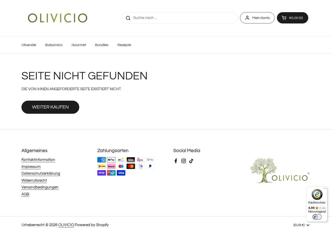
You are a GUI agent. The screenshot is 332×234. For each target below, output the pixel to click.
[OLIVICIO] (57, 18)
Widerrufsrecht (34, 180)
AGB (25, 194)
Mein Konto (261, 18)
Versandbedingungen (39, 187)
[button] (292, 17)
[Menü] (324, 189)
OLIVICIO (66, 225)
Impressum (31, 167)
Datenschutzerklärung (40, 173)
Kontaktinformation (38, 160)
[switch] (317, 217)
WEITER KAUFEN (50, 107)
